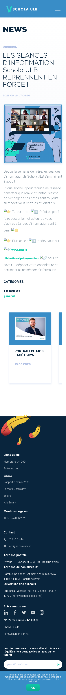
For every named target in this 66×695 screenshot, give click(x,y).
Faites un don (11, 468)
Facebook (15, 612)
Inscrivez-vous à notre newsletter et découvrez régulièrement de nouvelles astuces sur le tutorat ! (32, 651)
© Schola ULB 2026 (15, 518)
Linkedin (6, 612)
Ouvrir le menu (57, 9)
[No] (61, 683)
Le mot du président (15, 488)
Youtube (32, 612)
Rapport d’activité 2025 (17, 482)
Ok (33, 687)
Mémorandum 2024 (15, 461)
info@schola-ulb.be (20, 546)
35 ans (8, 495)
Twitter (23, 612)
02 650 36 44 (16, 539)
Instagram (41, 612)
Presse (8, 475)
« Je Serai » (10, 502)
